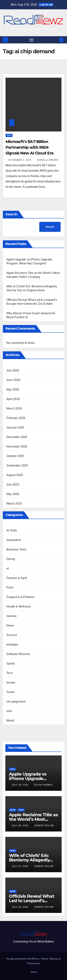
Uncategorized (16, 701)
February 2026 (16, 418)
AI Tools (11, 530)
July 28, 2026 (20, 825)
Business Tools (16, 549)
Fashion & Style (16, 577)
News (10, 625)
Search (11, 214)
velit (9, 711)
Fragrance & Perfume (20, 597)
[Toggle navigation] (31, 40)
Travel (10, 692)
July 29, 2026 (20, 785)
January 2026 (15, 427)
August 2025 (14, 475)
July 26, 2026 (20, 907)
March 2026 (14, 408)
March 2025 (14, 503)
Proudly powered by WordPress (22, 958)
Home (34, 972)
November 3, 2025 (20, 160)
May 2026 (12, 389)
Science (11, 635)
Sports (10, 663)
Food (9, 587)
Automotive (13, 539)
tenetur (10, 682)
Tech (9, 135)
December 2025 (16, 437)
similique (12, 644)
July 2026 (12, 370)
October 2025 (15, 456)
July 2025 (12, 484)
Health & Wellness (18, 606)
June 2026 (13, 379)
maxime (11, 616)
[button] (56, 39)
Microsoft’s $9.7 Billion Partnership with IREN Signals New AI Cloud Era (29, 147)
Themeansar (33, 963)
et (7, 568)
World (10, 720)
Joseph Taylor (44, 825)
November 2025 (16, 446)
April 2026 (13, 399)
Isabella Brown (47, 160)
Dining (10, 558)
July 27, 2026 (20, 866)
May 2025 (12, 494)
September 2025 (17, 465)
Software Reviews (18, 654)
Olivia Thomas (43, 785)
